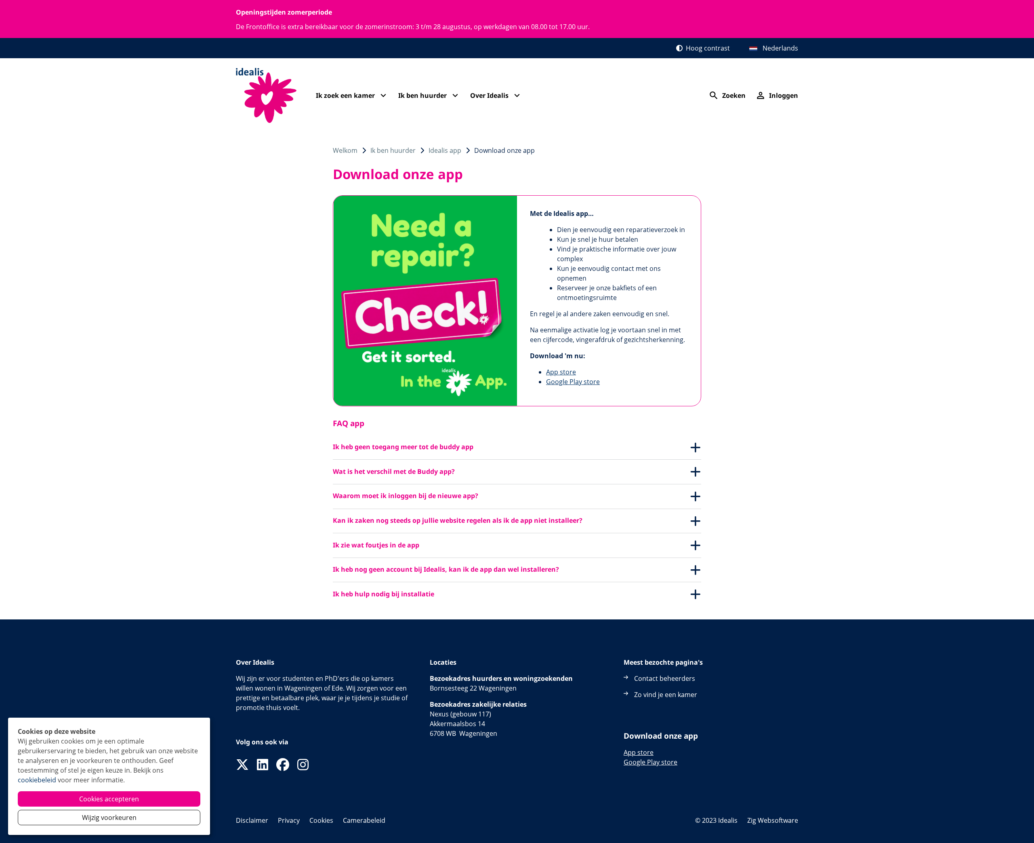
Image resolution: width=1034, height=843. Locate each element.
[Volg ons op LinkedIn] (262, 765)
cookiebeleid (37, 779)
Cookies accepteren (109, 798)
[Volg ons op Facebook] (282, 765)
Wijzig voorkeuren (109, 817)
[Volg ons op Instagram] (303, 765)
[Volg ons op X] (242, 765)
